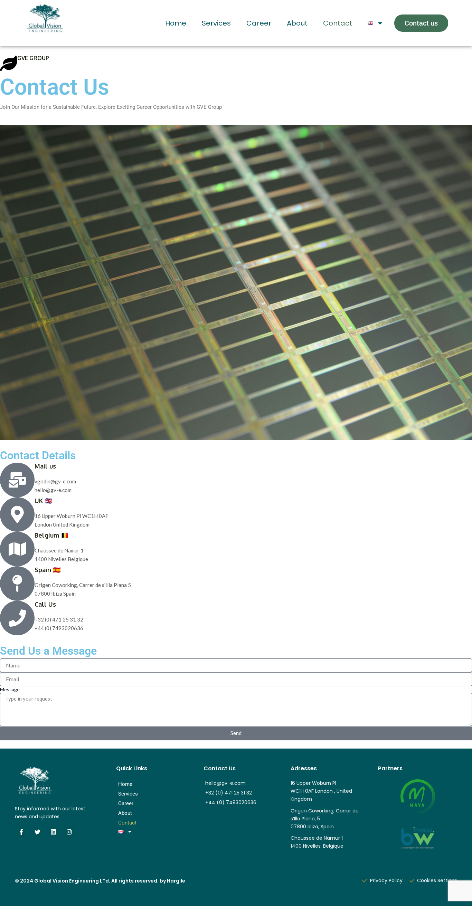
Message (10, 689)
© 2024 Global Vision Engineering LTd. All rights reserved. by (100, 880)
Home (175, 23)
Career (258, 23)
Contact (337, 23)
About (297, 23)
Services (216, 23)
